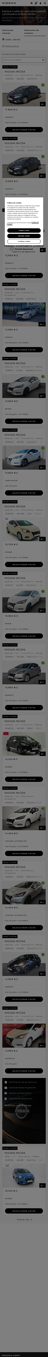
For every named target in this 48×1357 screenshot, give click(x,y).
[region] (24, 221)
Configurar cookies (24, 241)
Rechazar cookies (24, 236)
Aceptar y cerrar (24, 230)
